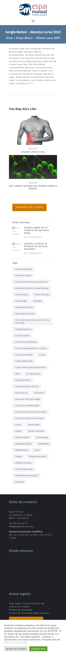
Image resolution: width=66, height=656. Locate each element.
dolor (17, 374)
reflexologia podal (23, 443)
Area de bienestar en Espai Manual (31, 282)
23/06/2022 (33, 183)
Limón (18, 424)
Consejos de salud (23, 329)
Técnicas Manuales (24, 469)
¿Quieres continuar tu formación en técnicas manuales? (35, 246)
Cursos (42, 354)
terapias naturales (23, 463)
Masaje (18, 431)
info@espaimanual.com (22, 526)
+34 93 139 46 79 (18, 523)
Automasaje (20, 301)
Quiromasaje (42, 437)
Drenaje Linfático (23, 380)
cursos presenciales (24, 361)
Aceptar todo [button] (38, 648)
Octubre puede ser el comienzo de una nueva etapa (36, 230)
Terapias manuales (37, 456)
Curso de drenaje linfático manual (30, 348)
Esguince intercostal (33, 152)
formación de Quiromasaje (27, 399)
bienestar (37, 301)
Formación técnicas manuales (29, 418)
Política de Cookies (19, 606)
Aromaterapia (21, 294)
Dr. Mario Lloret (33, 374)
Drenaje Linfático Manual (26, 386)
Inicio (9, 38)
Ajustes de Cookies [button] (16, 648)
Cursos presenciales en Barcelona (30, 367)
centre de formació (24, 307)
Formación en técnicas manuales (30, 412)
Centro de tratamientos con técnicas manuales (32, 321)
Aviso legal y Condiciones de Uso (26, 603)
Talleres (18, 456)
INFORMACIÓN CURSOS (29, 207)
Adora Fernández (23, 275)
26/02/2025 (33, 149)
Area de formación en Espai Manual (31, 288)
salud (36, 450)
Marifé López (33, 424)
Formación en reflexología (27, 405)
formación (39, 393)
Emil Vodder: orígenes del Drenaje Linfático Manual (33, 187)
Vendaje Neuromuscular (26, 475)
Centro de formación (24, 313)
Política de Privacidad (20, 609)
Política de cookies (15, 642)
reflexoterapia (21, 450)
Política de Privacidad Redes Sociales (29, 613)
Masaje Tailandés (36, 431)
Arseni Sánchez (42, 294)
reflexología (43, 443)
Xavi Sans (19, 482)
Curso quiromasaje (23, 354)
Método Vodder (22, 437)
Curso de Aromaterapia (26, 342)
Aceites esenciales (23, 269)
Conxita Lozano (22, 335)
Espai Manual (21, 393)
